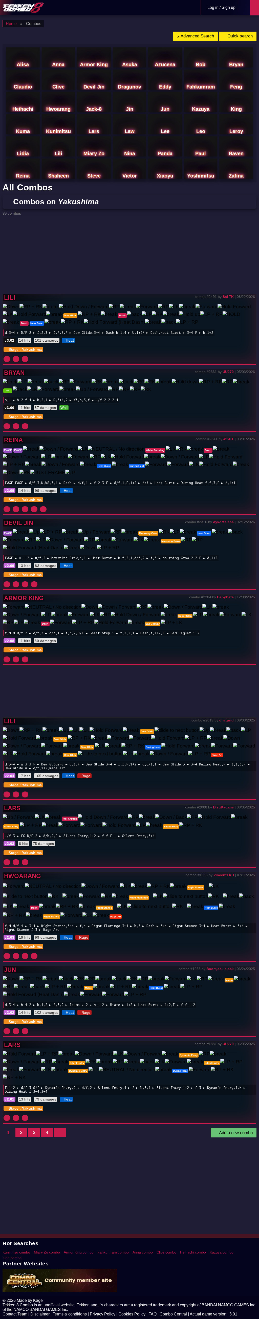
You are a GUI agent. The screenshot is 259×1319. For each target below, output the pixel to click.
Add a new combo (235, 1132)
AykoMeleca (223, 522)
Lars (12, 808)
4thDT (228, 439)
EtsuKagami (223, 807)
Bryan (14, 372)
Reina (13, 439)
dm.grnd (226, 720)
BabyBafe (225, 597)
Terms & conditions (70, 1314)
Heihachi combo (193, 1252)
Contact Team (15, 1314)
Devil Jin (18, 522)
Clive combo (166, 1252)
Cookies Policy (131, 1314)
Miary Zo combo (47, 1252)
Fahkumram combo (113, 1252)
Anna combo (143, 1252)
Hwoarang (22, 875)
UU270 (228, 372)
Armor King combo (79, 1252)
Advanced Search (196, 36)
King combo (12, 1258)
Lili (9, 297)
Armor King (24, 598)
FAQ (152, 1314)
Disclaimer (40, 1314)
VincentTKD (223, 875)
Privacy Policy (102, 1314)
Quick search (239, 36)
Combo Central (173, 1314)
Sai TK (228, 297)
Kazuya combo (221, 1252)
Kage (38, 1300)
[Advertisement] (129, 256)
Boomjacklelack (220, 969)
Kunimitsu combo (16, 1252)
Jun (10, 969)
